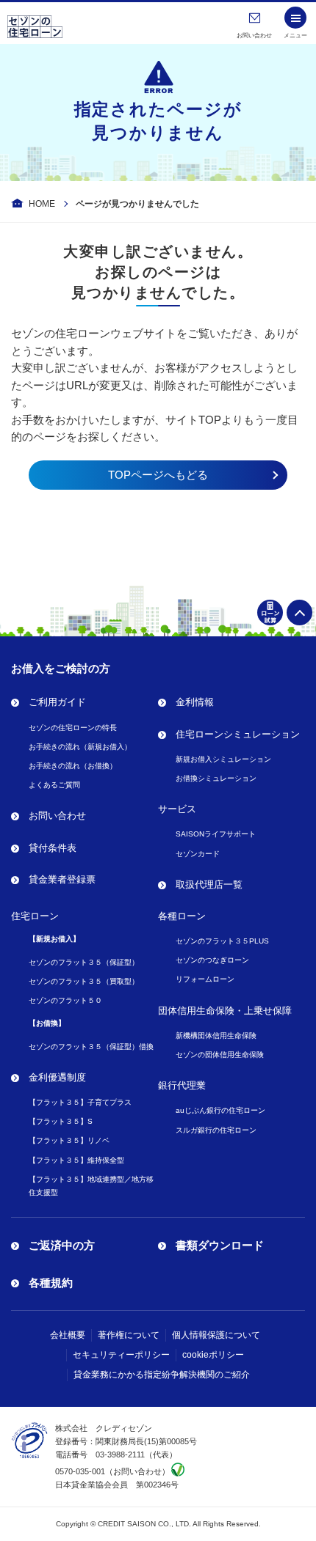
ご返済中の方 (62, 1245)
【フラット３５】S (61, 1121)
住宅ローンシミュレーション (238, 734)
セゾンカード (198, 854)
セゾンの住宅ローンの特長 (73, 728)
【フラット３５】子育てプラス (80, 1102)
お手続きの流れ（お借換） (73, 766)
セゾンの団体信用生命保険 (220, 1055)
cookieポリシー (213, 1355)
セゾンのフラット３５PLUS (222, 941)
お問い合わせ (57, 815)
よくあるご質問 (54, 785)
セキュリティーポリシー (121, 1355)
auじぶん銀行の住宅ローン (220, 1110)
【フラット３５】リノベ (69, 1140)
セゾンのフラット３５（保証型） (84, 962)
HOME (42, 204)
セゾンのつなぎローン (212, 960)
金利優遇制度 (57, 1077)
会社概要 (67, 1335)
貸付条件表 (52, 847)
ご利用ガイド (57, 701)
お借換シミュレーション (216, 778)
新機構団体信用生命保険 (216, 1035)
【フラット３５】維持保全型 (76, 1160)
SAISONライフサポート (216, 834)
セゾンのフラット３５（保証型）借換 (91, 1046)
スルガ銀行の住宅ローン (216, 1130)
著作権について (128, 1335)
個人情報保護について (216, 1335)
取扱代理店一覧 (209, 884)
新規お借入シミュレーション (223, 759)
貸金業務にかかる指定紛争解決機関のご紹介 (161, 1374)
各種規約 (51, 1282)
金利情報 (195, 701)
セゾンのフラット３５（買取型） (84, 981)
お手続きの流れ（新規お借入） (80, 747)
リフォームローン (205, 979)
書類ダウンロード (220, 1245)
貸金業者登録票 (62, 879)
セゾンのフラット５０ (65, 1000)
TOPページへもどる (158, 474)
